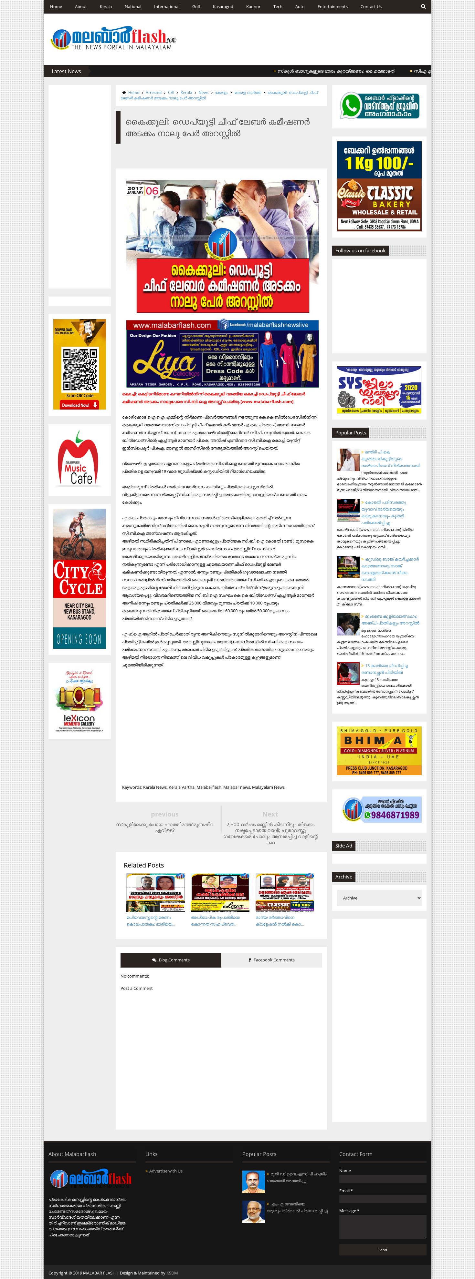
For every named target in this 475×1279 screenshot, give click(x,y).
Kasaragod (223, 6)
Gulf (196, 6)
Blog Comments (174, 960)
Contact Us (371, 6)
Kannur (253, 6)
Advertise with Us (166, 1171)
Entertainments (333, 6)
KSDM (172, 1273)
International (166, 6)
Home (56, 6)
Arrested (154, 92)
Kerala (106, 6)
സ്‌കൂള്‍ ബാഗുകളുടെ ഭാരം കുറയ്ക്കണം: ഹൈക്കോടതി (305, 71)
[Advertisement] (79, 187)
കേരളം (221, 92)
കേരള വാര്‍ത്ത (248, 92)
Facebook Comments (274, 960)
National (133, 6)
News (204, 92)
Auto (300, 6)
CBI (171, 92)
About (81, 6)
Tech (277, 6)
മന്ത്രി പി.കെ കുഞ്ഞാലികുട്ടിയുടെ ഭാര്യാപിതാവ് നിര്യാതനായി (390, 458)
